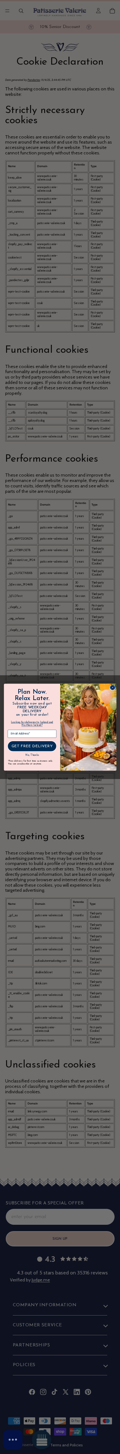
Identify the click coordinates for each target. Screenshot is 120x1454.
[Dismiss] (63, 1418)
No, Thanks (32, 755)
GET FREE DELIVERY (31, 746)
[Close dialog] (112, 687)
